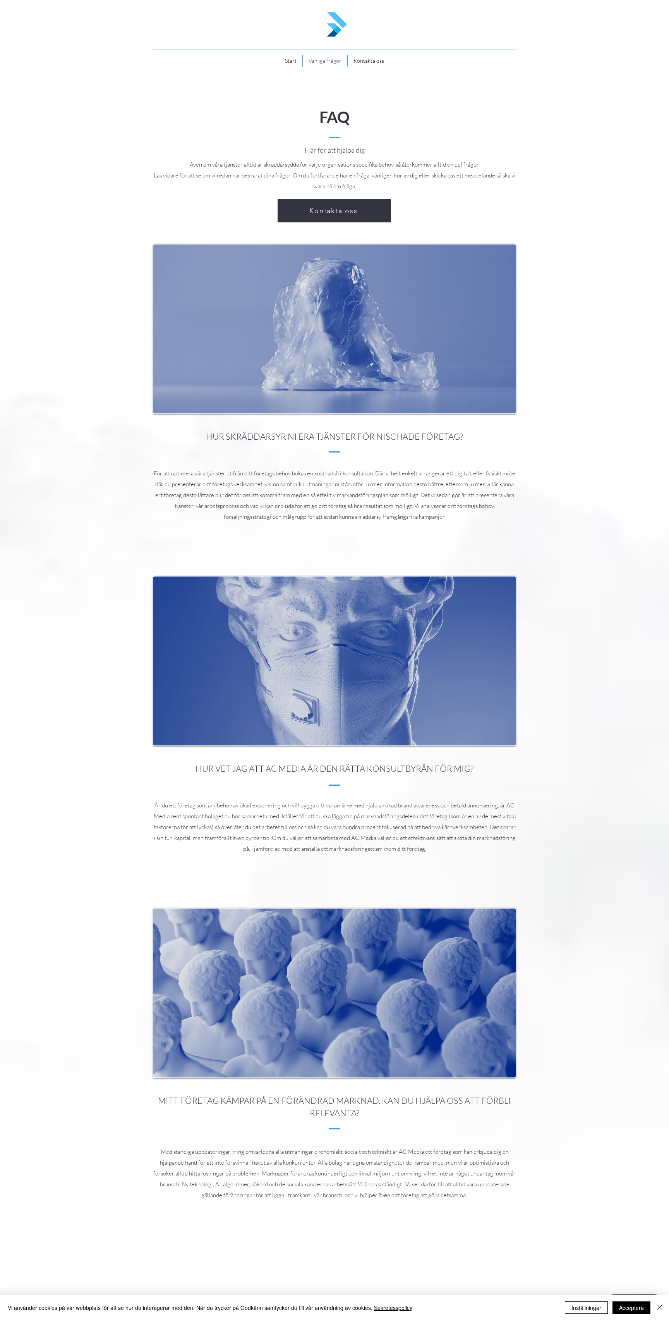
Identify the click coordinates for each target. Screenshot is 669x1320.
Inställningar (586, 1307)
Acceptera (631, 1307)
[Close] (659, 1307)
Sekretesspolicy (393, 1307)
